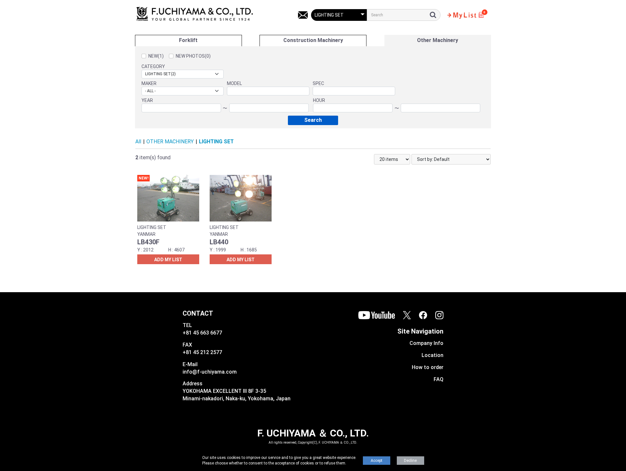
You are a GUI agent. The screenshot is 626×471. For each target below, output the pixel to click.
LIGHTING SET (216, 141)
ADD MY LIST (168, 259)
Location (432, 355)
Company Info (426, 343)
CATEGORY (153, 66)
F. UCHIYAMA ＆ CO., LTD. (313, 433)
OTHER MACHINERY (170, 141)
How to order (427, 367)
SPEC (318, 83)
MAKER (149, 83)
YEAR (147, 100)
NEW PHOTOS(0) (193, 56)
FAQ (438, 379)
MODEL (234, 83)
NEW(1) (156, 56)
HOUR (319, 100)
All (138, 141)
